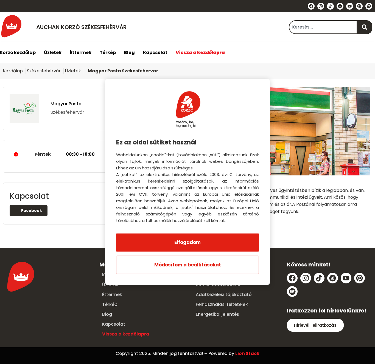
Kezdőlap (13, 71)
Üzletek (52, 52)
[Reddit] (340, 6)
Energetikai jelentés (217, 314)
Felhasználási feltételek (222, 304)
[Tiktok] (330, 6)
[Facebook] (311, 6)
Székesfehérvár (44, 71)
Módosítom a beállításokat (187, 264)
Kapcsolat (155, 52)
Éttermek (80, 52)
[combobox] (323, 27)
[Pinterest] (359, 6)
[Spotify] (368, 6)
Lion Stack (247, 353)
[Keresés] (364, 27)
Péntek (65, 154)
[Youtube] (349, 6)
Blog (129, 52)
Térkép (108, 52)
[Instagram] (320, 6)
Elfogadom (187, 242)
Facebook (31, 210)
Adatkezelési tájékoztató (224, 294)
